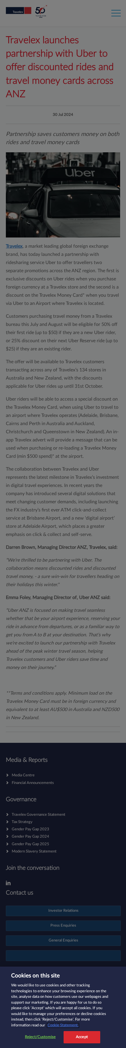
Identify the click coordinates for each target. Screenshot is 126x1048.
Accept (82, 1037)
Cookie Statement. (63, 1025)
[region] (63, 1007)
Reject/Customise (40, 1037)
